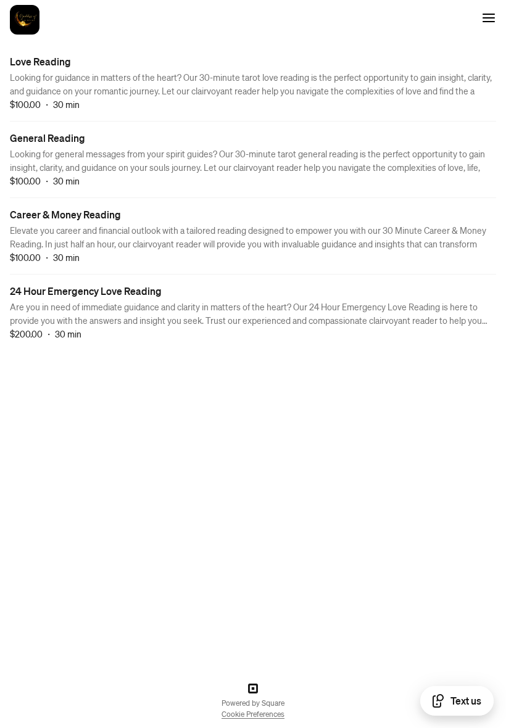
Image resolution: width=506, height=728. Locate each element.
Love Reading (40, 61)
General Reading (47, 137)
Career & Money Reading (65, 214)
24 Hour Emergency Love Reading (86, 290)
